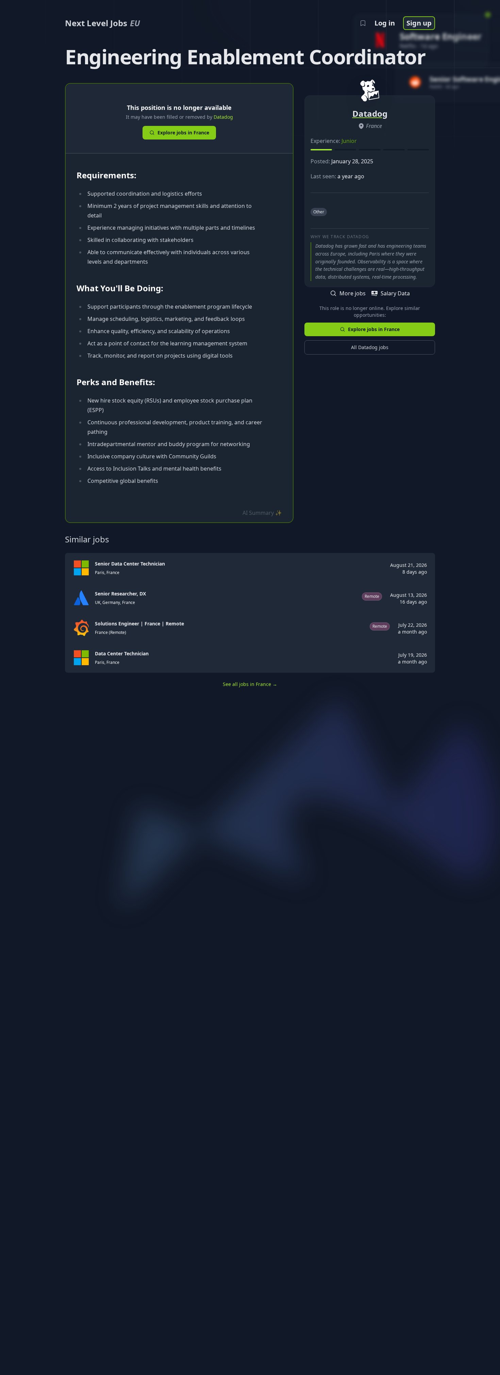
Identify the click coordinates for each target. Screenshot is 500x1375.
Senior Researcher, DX (120, 593)
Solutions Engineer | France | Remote (139, 623)
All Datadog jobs (369, 347)
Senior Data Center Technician (130, 563)
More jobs (352, 293)
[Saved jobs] (363, 23)
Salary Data (395, 293)
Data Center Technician (122, 653)
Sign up (419, 23)
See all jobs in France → (250, 684)
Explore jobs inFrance (183, 132)
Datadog (223, 117)
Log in (384, 23)
